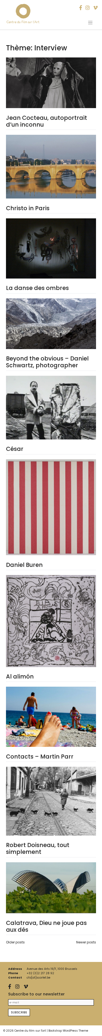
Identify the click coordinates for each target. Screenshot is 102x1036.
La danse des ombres (37, 288)
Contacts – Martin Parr (39, 756)
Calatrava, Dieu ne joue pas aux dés (46, 926)
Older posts (15, 942)
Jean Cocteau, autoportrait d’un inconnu (46, 121)
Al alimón (20, 676)
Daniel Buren (24, 565)
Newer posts (86, 942)
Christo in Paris (28, 208)
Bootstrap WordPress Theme (68, 1031)
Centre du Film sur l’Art (23, 22)
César (14, 449)
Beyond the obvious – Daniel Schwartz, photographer (47, 361)
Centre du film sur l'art (30, 1031)
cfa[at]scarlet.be (38, 978)
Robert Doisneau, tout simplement (37, 848)
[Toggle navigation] (90, 22)
